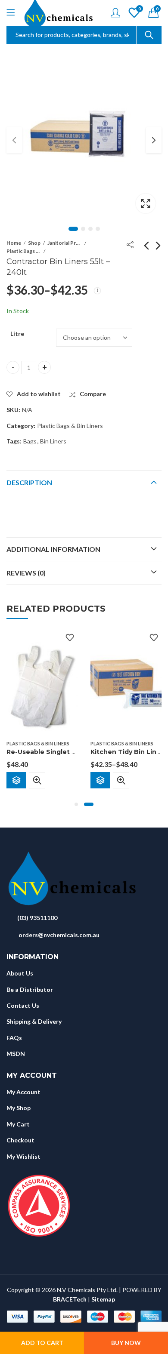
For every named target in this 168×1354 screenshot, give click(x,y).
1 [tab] (73, 229)
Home (13, 243)
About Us (19, 973)
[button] (76, 804)
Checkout (20, 1140)
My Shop (18, 1107)
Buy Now (126, 1342)
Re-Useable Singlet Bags (47, 752)
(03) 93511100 (37, 917)
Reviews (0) (26, 573)
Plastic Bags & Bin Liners (23, 251)
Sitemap (103, 1299)
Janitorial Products (64, 243)
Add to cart (42, 1342)
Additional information (53, 549)
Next (154, 140)
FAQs (14, 1037)
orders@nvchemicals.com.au (59, 935)
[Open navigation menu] (10, 12)
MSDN (15, 1053)
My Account (23, 1092)
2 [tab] (83, 229)
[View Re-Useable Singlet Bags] (42, 682)
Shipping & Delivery (34, 1021)
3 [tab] (90, 229)
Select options (16, 780)
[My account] (115, 12)
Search (149, 35)
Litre (17, 333)
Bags (30, 441)
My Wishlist (23, 1156)
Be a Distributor (29, 989)
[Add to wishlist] (70, 637)
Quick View (37, 780)
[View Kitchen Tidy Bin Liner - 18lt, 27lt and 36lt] (126, 682)
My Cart (18, 1124)
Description (29, 482)
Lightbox (146, 203)
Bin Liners (53, 441)
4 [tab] (98, 229)
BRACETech (70, 1299)
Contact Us (22, 1005)
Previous (14, 140)
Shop (34, 243)
